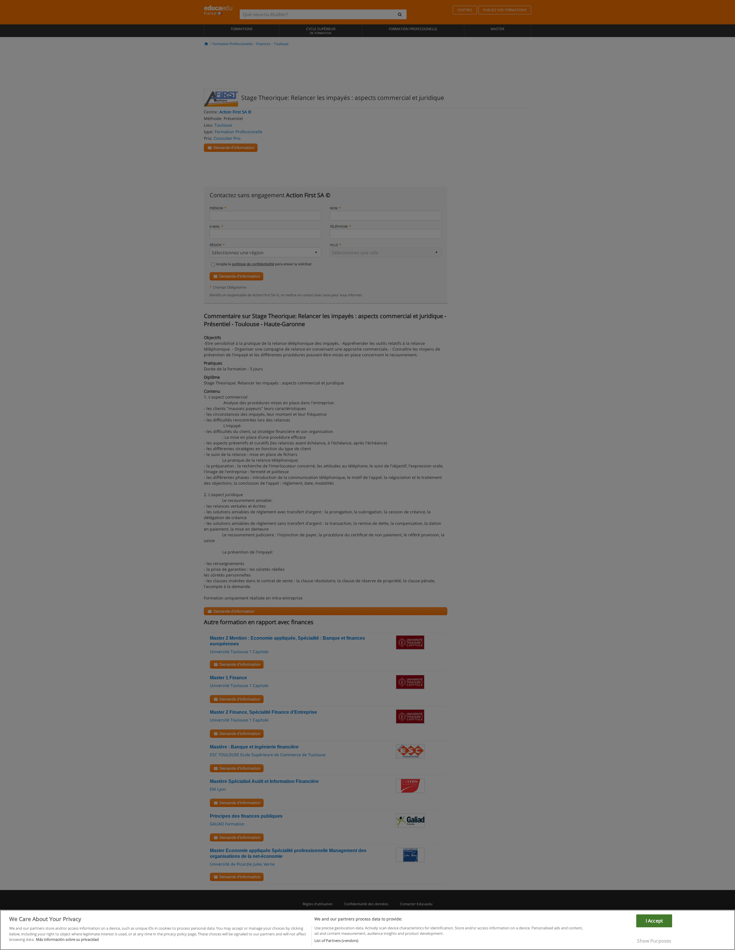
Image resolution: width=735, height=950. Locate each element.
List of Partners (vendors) (336, 940)
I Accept (654, 921)
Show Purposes (654, 941)
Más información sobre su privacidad (67, 939)
